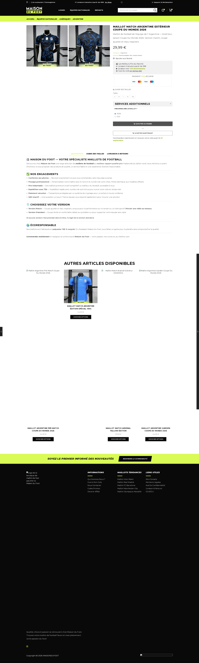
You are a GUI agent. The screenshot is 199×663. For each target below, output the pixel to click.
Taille (115, 93)
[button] (135, 459)
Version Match (137, 55)
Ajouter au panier (144, 124)
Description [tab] (77, 154)
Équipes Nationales (80, 10)
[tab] (77, 154)
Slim (131, 55)
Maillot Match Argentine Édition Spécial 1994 (80, 307)
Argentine (78, 19)
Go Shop (108, 2)
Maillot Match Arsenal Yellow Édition (118, 429)
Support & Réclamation (163, 2)
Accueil (31, 19)
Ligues (62, 10)
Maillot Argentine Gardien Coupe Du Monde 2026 (155, 429)
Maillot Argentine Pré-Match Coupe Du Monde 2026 (43, 429)
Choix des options (43, 439)
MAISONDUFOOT (51, 656)
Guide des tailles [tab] (95, 154)
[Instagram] (27, 2)
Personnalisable (124, 55)
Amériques (64, 19)
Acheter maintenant (144, 133)
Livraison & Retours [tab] (117, 154)
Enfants (99, 10)
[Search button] (155, 10)
